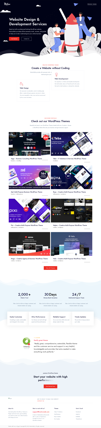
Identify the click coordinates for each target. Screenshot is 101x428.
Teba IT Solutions (58, 412)
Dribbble (78, 416)
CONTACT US (40, 401)
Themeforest (79, 419)
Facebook (78, 412)
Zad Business (57, 414)
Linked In (78, 414)
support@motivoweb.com (41, 412)
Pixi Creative (57, 419)
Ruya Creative (57, 416)
